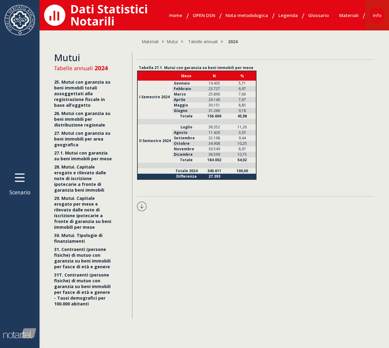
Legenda (288, 15)
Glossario (318, 15)
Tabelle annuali (203, 41)
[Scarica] (141, 205)
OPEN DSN (204, 15)
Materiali (349, 15)
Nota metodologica (246, 15)
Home (175, 15)
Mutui (172, 41)
